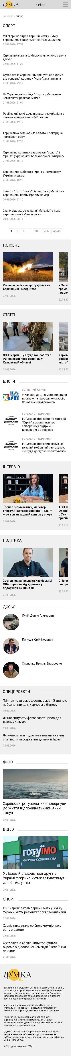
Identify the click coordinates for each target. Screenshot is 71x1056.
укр (38, 4)
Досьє (9, 606)
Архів (57, 231)
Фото (8, 762)
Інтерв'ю (11, 467)
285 (37, 231)
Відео (8, 829)
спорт (19, 16)
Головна (8, 16)
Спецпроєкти (16, 691)
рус (43, 4)
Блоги (9, 381)
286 (46, 231)
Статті (9, 315)
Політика (12, 540)
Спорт (9, 899)
